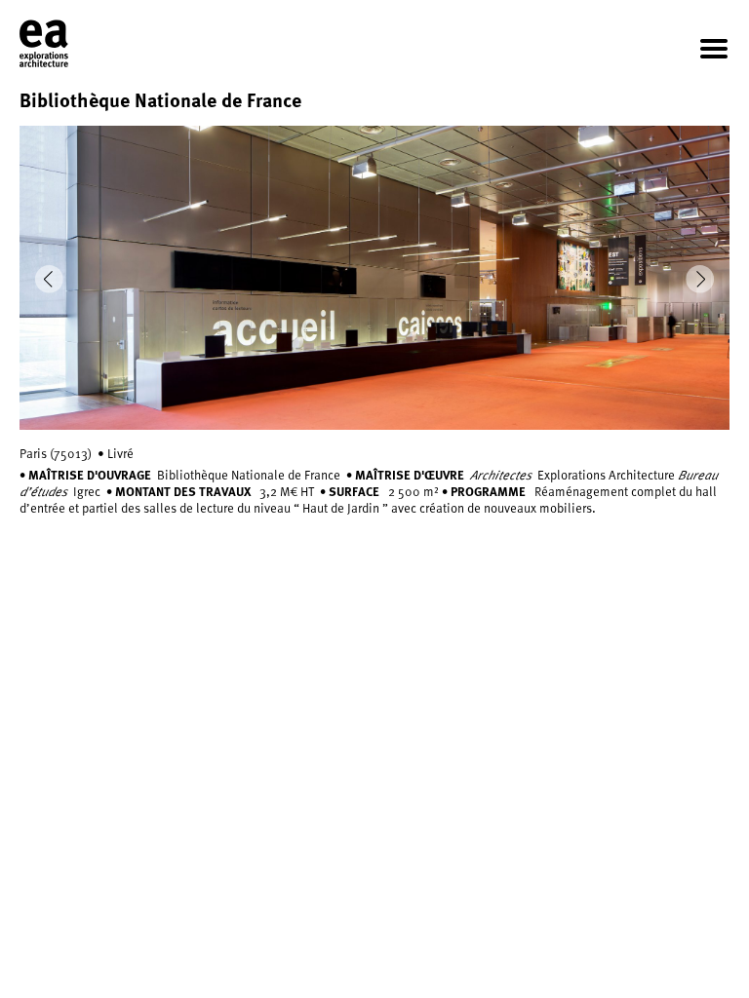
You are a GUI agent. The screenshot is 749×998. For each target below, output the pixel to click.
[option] (374, 278)
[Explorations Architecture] (44, 43)
